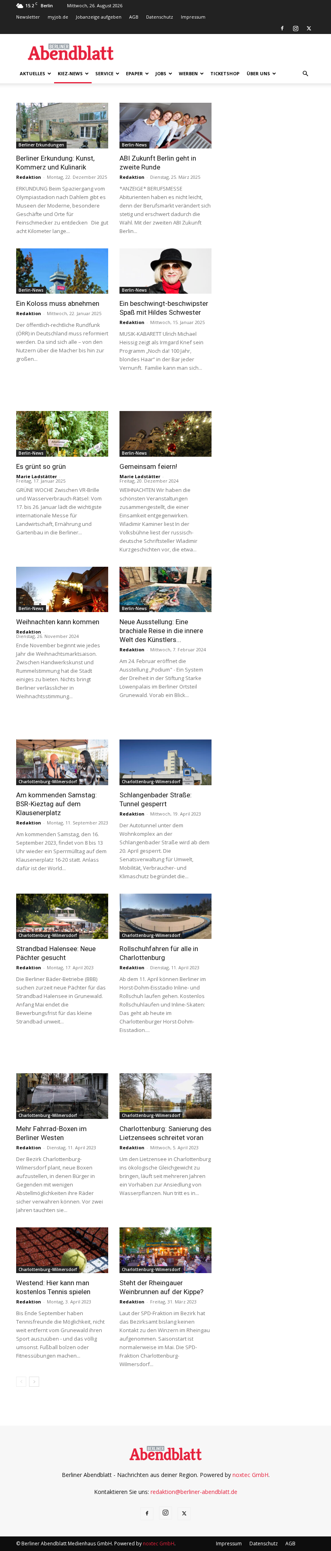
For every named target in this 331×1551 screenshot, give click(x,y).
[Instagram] (295, 28)
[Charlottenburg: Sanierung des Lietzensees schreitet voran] (165, 1096)
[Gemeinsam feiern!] (165, 434)
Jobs (160, 73)
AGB (133, 17)
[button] (305, 74)
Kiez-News (70, 73)
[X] (309, 28)
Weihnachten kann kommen (57, 622)
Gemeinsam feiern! (148, 466)
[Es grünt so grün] (62, 434)
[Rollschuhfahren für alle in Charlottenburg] (165, 916)
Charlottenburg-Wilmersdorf (48, 781)
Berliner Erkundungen (41, 145)
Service (104, 73)
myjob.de (58, 17)
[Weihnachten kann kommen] (62, 589)
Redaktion (28, 177)
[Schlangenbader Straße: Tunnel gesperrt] (165, 762)
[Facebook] (282, 28)
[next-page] (34, 1382)
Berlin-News (134, 145)
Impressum (193, 17)
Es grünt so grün (41, 466)
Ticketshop (224, 73)
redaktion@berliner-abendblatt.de (194, 1492)
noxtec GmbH (250, 1475)
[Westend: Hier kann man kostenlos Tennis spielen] (62, 1250)
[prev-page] (21, 1382)
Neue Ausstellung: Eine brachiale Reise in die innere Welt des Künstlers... (161, 631)
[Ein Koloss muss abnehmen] (62, 271)
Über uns (258, 73)
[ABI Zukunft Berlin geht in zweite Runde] (165, 125)
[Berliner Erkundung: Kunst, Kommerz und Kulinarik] (62, 125)
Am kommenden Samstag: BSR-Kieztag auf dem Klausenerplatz (56, 804)
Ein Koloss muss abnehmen (57, 303)
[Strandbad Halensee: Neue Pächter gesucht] (62, 916)
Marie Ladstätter (36, 476)
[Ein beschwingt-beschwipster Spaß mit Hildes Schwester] (165, 271)
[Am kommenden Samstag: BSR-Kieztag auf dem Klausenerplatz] (62, 762)
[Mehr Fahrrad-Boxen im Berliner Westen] (62, 1096)
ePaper (134, 73)
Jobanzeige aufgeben (99, 17)
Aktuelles (32, 73)
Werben (188, 73)
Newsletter (28, 17)
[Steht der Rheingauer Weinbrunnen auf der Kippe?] (165, 1250)
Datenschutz (159, 17)
